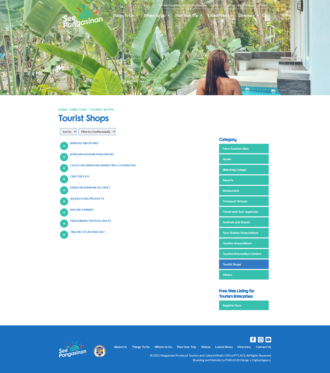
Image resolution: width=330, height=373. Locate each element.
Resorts (228, 180)
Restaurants (231, 191)
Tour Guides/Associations (241, 233)
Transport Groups (235, 201)
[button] (264, 16)
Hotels (227, 159)
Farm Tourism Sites (236, 148)
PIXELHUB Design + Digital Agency (248, 360)
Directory (247, 15)
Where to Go (155, 15)
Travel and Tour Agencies (240, 212)
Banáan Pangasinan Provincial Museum (183, 5)
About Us (216, 5)
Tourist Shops (232, 264)
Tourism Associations (237, 243)
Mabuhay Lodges (234, 169)
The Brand (249, 5)
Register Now (232, 305)
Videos (264, 5)
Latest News (218, 15)
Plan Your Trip (186, 15)
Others (227, 275)
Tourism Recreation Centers (242, 254)
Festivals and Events (236, 222)
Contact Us (232, 5)
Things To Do (123, 15)
